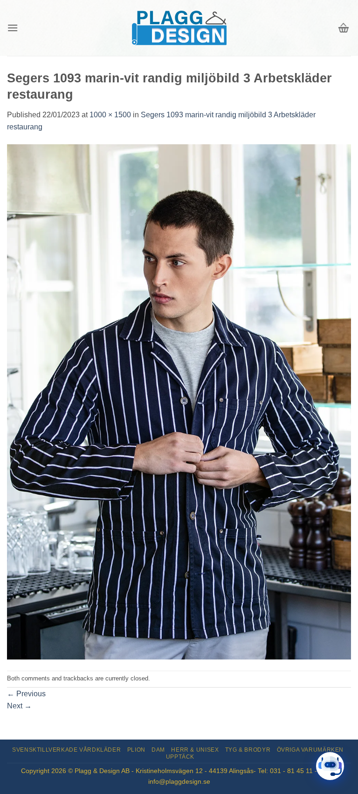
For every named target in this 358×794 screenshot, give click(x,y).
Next (19, 706)
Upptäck (180, 757)
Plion (136, 750)
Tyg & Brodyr (247, 750)
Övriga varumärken (310, 750)
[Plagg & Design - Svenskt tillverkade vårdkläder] (179, 28)
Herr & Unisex (195, 750)
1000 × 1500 (110, 115)
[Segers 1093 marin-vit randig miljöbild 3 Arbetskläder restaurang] (179, 401)
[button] (12, 27)
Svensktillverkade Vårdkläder (66, 750)
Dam (158, 750)
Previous (26, 694)
